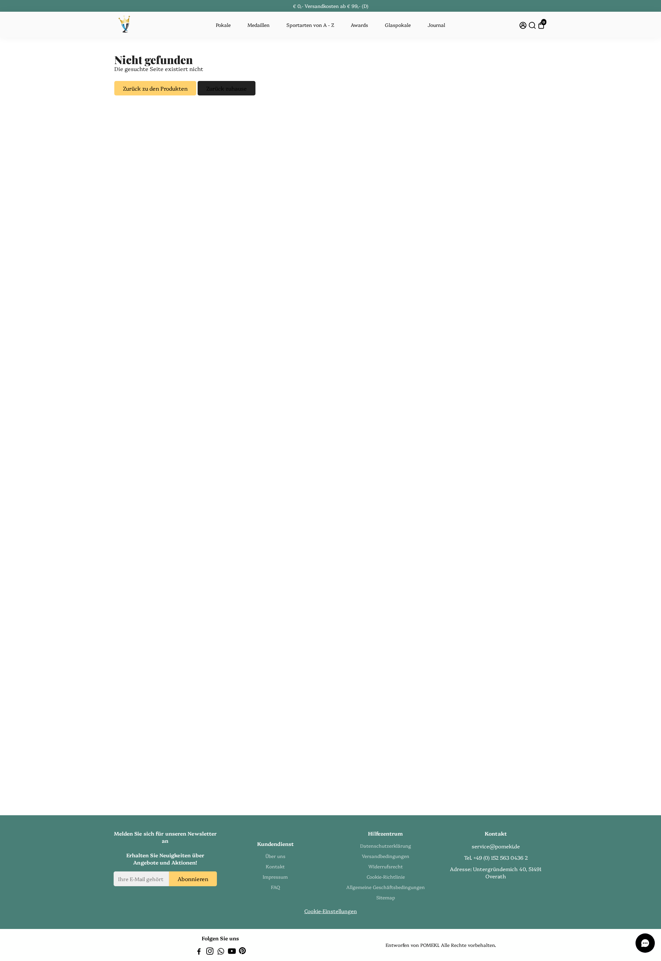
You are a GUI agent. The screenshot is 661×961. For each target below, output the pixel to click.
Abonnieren (193, 878)
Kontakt (275, 866)
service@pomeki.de (496, 846)
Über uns (275, 856)
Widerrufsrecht (385, 866)
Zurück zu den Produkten (155, 88)
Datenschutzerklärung (385, 845)
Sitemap (385, 897)
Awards (359, 24)
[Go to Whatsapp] (221, 951)
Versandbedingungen (385, 856)
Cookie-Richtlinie (386, 876)
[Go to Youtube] (232, 951)
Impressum (275, 876)
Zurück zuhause (226, 88)
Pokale (223, 24)
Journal (436, 24)
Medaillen (259, 24)
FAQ (275, 887)
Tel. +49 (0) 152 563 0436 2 (496, 857)
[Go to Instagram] (210, 951)
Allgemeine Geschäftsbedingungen (385, 887)
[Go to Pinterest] (242, 951)
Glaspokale (398, 24)
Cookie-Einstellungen (330, 910)
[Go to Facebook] (199, 951)
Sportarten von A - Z (310, 24)
